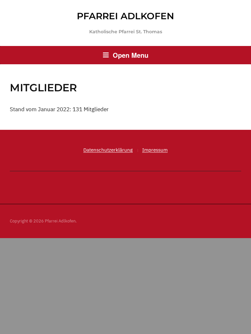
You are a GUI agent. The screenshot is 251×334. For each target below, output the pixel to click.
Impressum (155, 150)
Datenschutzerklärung (108, 150)
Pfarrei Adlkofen (125, 16)
